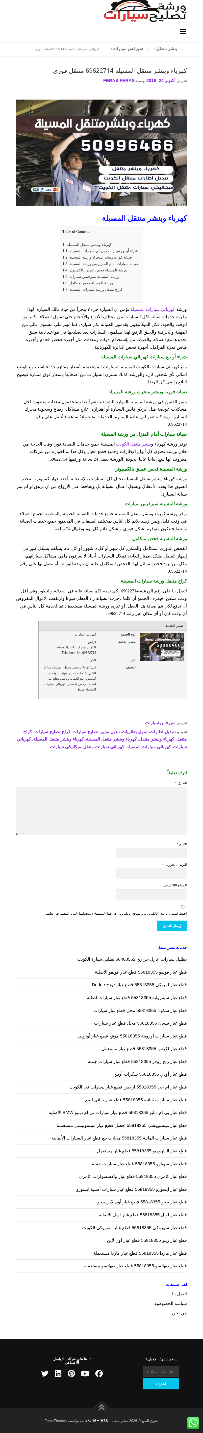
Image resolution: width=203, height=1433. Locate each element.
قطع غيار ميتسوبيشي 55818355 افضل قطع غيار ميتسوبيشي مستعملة (122, 1125)
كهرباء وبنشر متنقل (156, 739)
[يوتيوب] (85, 1373)
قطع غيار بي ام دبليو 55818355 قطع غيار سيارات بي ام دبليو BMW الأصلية (118, 1112)
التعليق (181, 783)
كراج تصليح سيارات (52, 731)
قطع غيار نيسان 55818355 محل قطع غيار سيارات (140, 1023)
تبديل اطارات (162, 731)
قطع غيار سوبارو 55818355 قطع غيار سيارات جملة (139, 1163)
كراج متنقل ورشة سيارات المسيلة (95, 289)
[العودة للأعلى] (101, 1408)
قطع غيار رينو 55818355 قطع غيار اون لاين (147, 1240)
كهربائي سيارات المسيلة (152, 309)
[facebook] (99, 1373)
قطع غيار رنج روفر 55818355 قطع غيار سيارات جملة (137, 1061)
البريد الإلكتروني (174, 865)
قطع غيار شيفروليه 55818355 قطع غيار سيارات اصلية (137, 997)
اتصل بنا (179, 1293)
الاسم (182, 844)
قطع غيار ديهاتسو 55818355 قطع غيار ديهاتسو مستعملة (135, 1265)
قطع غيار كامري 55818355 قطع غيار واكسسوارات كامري (133, 1176)
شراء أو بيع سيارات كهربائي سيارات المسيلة (103, 251)
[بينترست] (71, 1373)
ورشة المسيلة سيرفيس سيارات (94, 276)
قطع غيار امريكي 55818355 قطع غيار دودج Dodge (139, 984)
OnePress (98, 1420)
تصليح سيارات (86, 731)
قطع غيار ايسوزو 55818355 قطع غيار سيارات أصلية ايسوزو (131, 1189)
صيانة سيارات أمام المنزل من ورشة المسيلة (103, 264)
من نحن (179, 1312)
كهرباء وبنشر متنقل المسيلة (89, 244)
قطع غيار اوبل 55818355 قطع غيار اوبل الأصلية (143, 1214)
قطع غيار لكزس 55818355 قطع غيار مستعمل (144, 1048)
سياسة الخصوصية (170, 1303)
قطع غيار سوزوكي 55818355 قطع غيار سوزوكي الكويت (134, 1227)
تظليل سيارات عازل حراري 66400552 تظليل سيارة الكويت (132, 959)
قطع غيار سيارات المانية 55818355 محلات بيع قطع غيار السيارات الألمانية (119, 1138)
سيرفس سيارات (160, 722)
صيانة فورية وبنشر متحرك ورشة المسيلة (100, 257)
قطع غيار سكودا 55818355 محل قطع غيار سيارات (140, 1010)
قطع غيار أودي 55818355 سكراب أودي (150, 1074)
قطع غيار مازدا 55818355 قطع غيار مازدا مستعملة (140, 1253)
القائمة (182, 31)
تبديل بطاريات (135, 731)
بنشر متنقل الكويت (133, 444)
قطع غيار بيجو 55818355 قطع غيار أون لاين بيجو (142, 1201)
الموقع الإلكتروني (175, 885)
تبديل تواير (110, 731)
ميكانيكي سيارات (65, 746)
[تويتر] (45, 1373)
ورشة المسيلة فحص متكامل (91, 283)
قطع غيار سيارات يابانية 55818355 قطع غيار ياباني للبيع (136, 1099)
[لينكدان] (58, 1373)
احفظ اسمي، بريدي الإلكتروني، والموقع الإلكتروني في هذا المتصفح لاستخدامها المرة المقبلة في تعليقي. (115, 913)
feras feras (119, 80)
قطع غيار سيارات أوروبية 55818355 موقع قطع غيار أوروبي (132, 1036)
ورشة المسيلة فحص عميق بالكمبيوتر (98, 270)
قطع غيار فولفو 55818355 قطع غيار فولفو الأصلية (141, 972)
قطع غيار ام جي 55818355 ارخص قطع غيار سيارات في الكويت (128, 1087)
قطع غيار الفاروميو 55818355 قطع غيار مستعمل (142, 1150)
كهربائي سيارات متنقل (103, 746)
